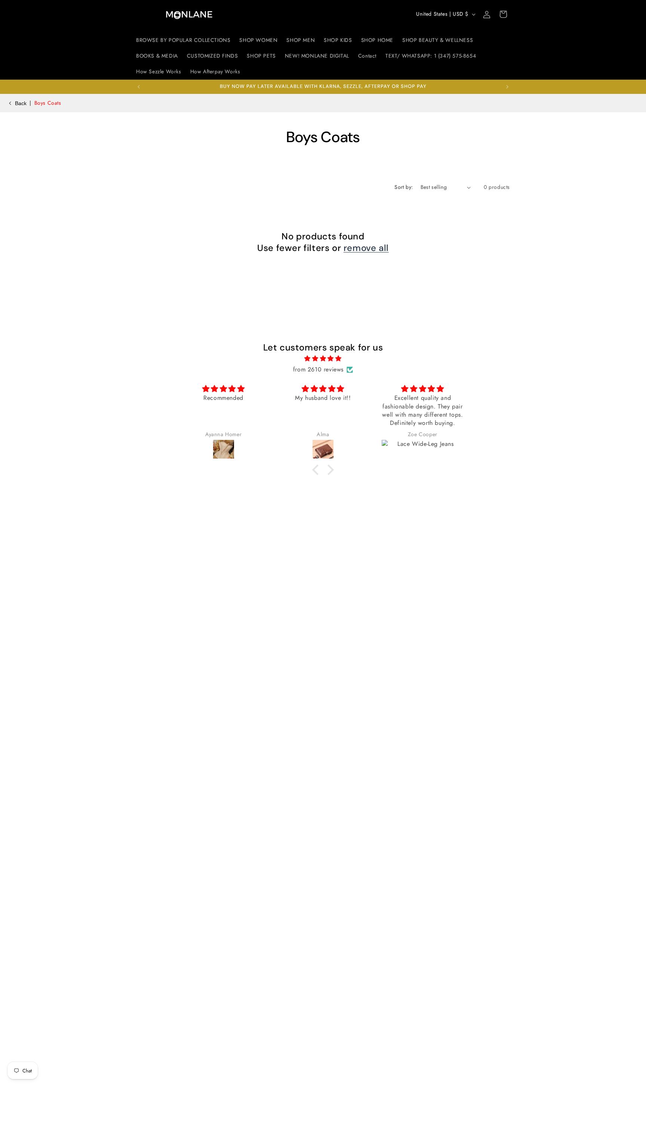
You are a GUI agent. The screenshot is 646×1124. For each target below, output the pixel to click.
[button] (503, 14)
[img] (323, 358)
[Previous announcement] (138, 87)
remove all (366, 248)
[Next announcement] (507, 87)
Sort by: (403, 187)
